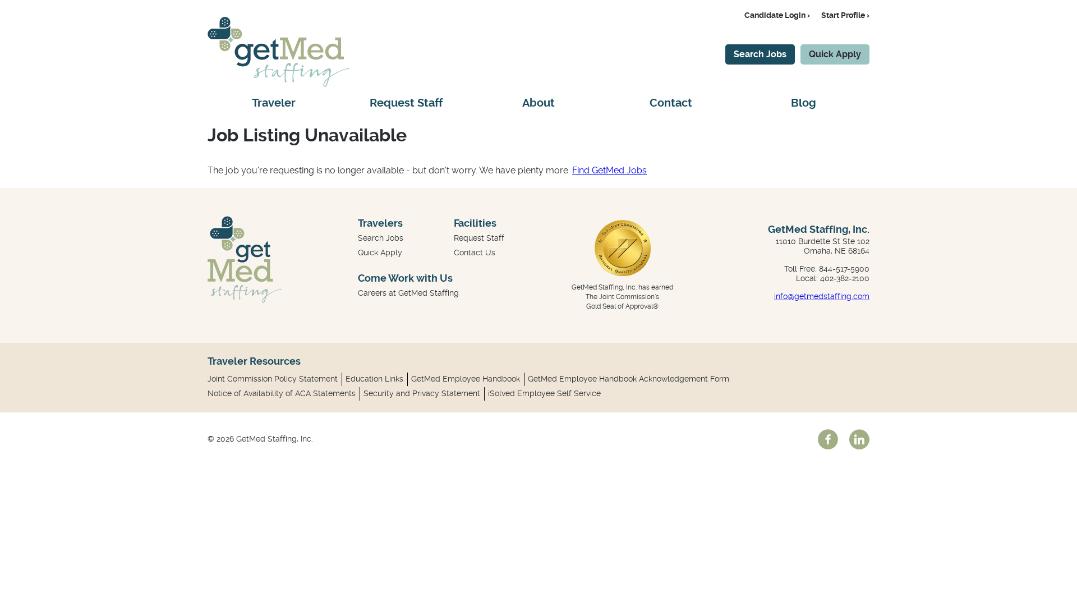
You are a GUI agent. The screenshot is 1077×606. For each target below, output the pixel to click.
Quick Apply (835, 54)
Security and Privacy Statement (421, 393)
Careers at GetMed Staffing (408, 292)
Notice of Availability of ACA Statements (282, 393)
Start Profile (843, 15)
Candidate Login (775, 15)
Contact (671, 103)
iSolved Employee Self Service (544, 393)
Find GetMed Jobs (609, 170)
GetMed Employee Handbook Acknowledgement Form (628, 378)
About (538, 103)
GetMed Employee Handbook (465, 378)
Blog (803, 103)
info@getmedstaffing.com (821, 296)
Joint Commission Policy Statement (273, 378)
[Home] (278, 84)
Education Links (374, 378)
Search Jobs (760, 54)
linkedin (859, 439)
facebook (828, 439)
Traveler (274, 103)
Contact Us (474, 252)
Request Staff (406, 103)
